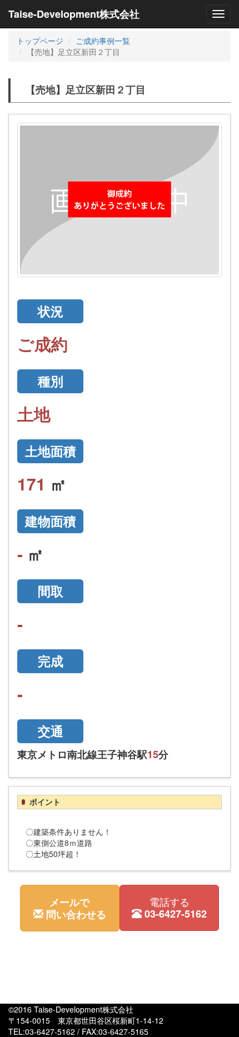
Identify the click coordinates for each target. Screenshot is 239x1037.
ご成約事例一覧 (103, 40)
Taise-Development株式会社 (74, 14)
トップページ (40, 40)
